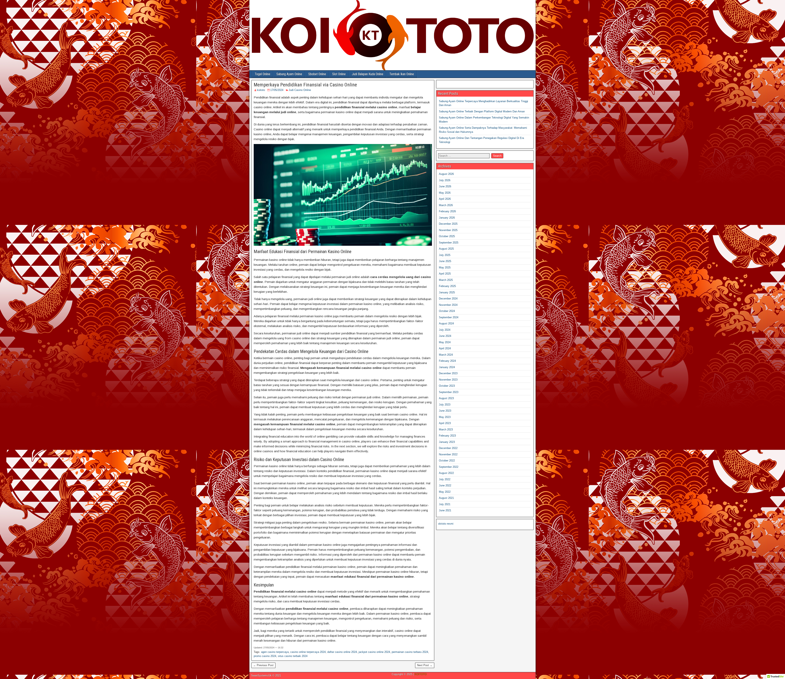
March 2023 (446, 429)
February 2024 (447, 360)
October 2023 (447, 385)
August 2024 (446, 323)
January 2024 (447, 367)
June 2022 (445, 485)
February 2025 (447, 286)
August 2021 (446, 497)
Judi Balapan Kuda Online (367, 74)
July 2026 (444, 180)
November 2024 (448, 304)
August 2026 (446, 173)
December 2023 (448, 373)
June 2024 (445, 335)
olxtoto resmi (445, 523)
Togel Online (262, 74)
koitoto (261, 90)
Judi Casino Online (300, 90)
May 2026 (445, 192)
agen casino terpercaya (275, 651)
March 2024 (446, 354)
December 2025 (448, 223)
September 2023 (448, 392)
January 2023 (447, 441)
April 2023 (445, 423)
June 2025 (445, 261)
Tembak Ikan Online (401, 74)
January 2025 (447, 292)
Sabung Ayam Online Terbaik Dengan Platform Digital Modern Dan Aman (482, 111)
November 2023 (448, 379)
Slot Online (339, 74)
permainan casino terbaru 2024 (410, 651)
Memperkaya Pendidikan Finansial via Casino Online (305, 85)
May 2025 (445, 267)
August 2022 (446, 473)
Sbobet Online (317, 74)
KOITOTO (421, 674)
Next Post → (424, 665)
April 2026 (445, 198)
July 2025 (444, 255)
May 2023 (445, 417)
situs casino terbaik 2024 (292, 656)
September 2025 (448, 242)
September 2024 (448, 317)
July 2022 (444, 479)
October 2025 (447, 236)
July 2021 (444, 504)
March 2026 (446, 205)
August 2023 (446, 398)
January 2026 (447, 217)
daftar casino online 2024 (342, 651)
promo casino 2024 (265, 656)
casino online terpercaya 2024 (308, 651)
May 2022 (445, 491)
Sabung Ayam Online (289, 74)
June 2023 (445, 410)
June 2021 (445, 510)
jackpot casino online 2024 (374, 651)
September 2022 (448, 466)
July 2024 (444, 329)
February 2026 (447, 211)
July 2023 (444, 404)
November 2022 (448, 454)
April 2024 (445, 348)
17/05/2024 (276, 90)
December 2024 (448, 298)
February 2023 (447, 435)
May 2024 (445, 342)
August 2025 (446, 248)
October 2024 (447, 311)
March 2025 (446, 279)
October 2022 (447, 460)
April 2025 (445, 273)
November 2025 (448, 230)
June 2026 (445, 186)
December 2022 (448, 448)
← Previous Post (263, 665)
